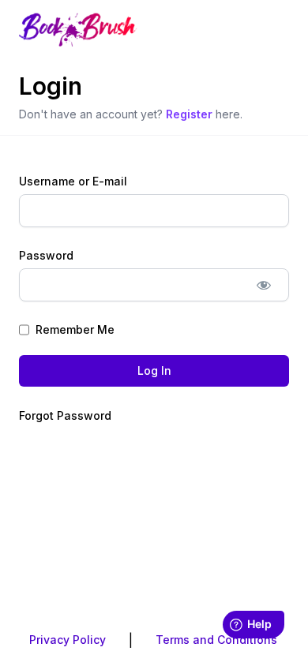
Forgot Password (65, 415)
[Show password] (263, 284)
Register (189, 114)
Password (46, 255)
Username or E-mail (73, 181)
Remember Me (75, 329)
